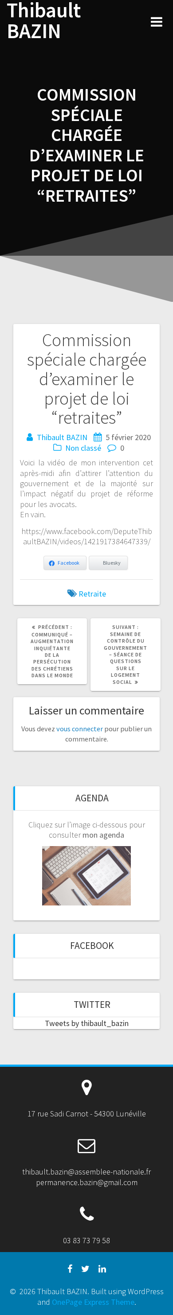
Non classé (83, 448)
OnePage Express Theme (93, 1302)
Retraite (92, 594)
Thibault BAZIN (44, 21)
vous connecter (79, 728)
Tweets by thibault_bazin (87, 1023)
